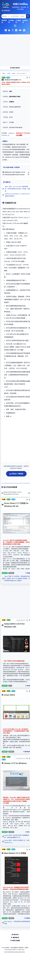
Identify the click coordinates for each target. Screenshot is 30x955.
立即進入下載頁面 (17, 474)
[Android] (20, 30)
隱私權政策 (16, 937)
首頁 (4, 73)
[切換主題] (24, 3)
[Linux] (13, 30)
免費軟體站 (6, 10)
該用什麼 (25, 21)
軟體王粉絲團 (16, 940)
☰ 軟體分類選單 (15, 68)
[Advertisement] (15, 50)
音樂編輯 (13, 73)
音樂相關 (8, 73)
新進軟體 (11, 21)
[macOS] (9, 30)
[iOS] (16, 30)
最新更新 (18, 21)
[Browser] (24, 30)
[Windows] (6, 30)
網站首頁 (16, 934)
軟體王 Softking (20, 4)
